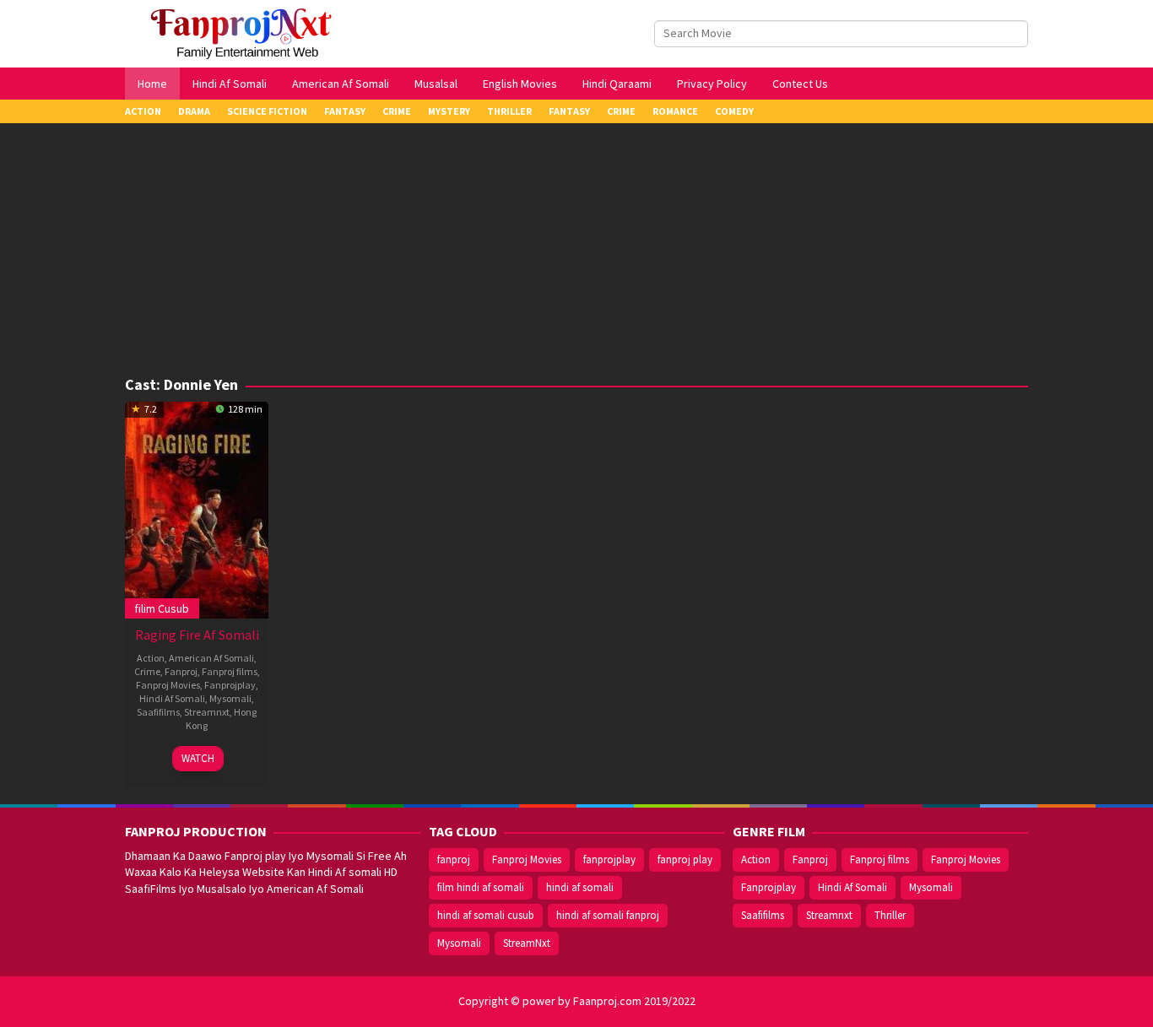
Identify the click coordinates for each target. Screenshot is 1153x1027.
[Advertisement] (576, 250)
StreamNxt (526, 943)
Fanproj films (229, 671)
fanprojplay (609, 859)
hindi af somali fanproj (607, 915)
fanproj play (685, 859)
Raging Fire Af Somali (197, 634)
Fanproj (181, 671)
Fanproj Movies (168, 684)
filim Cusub (161, 608)
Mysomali (230, 698)
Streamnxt (207, 711)
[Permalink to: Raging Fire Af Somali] (196, 508)
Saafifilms (158, 711)
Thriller (890, 915)
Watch (197, 758)
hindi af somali (580, 887)
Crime (147, 671)
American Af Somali (211, 657)
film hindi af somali (480, 887)
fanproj (453, 859)
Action (151, 657)
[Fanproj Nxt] (245, 32)
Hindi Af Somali (172, 698)
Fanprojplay (230, 684)
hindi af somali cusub (485, 915)
